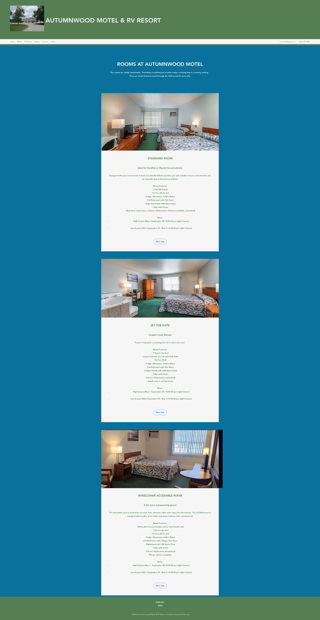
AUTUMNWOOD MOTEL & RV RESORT (103, 20)
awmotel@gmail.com (288, 41)
